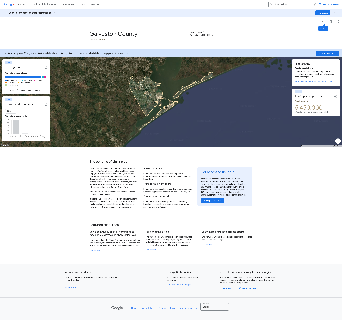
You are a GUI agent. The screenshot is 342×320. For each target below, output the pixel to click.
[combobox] (292, 4)
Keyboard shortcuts (307, 146)
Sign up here (70, 287)
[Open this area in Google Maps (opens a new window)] (5, 145)
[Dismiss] (326, 28)
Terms (339, 146)
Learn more (95, 250)
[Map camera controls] (338, 141)
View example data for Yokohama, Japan (314, 81)
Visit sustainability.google (179, 284)
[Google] (117, 308)
